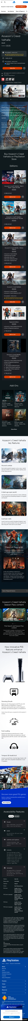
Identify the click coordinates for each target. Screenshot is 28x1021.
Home (3, 963)
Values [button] (3, 984)
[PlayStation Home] (14, 2)
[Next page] (26, 11)
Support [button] (4, 987)
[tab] (11, 816)
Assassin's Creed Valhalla (7, 6)
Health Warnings (6, 943)
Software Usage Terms (23, 1015)
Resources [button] (4, 990)
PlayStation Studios (6, 972)
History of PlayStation (6, 977)
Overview (3, 11)
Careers (3, 970)
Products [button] (4, 981)
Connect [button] (4, 993)
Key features (11, 11)
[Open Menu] (1, 2)
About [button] (3, 966)
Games (7, 963)
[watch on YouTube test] (22, 96)
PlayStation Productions (6, 974)
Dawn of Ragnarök (20, 11)
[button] (14, 91)
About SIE (4, 968)
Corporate (4, 975)
